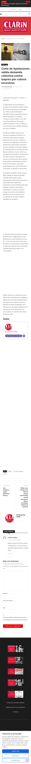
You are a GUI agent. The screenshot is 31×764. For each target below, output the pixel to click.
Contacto (15, 712)
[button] (27, 2)
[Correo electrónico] (24, 336)
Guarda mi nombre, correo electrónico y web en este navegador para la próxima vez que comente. (15, 618)
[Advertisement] (15, 217)
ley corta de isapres (18, 471)
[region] (15, 747)
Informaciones (11, 38)
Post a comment (7, 89)
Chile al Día (21, 38)
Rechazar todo (15, 760)
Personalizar (15, 756)
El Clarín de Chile (7, 86)
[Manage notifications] (27, 760)
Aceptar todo (15, 751)
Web (4, 607)
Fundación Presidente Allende (15, 702)
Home (3, 38)
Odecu (5, 474)
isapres (10, 471)
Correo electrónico (8, 600)
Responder (10, 553)
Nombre (5, 593)
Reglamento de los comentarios (15, 707)
